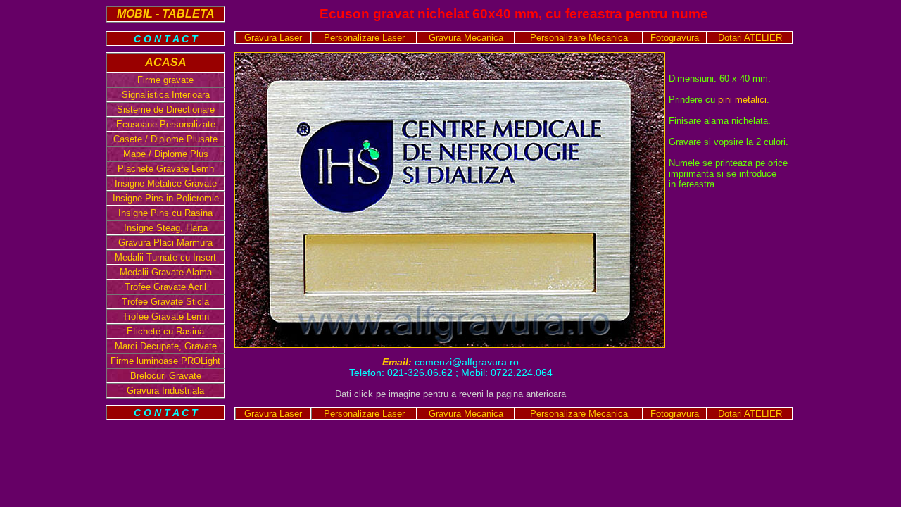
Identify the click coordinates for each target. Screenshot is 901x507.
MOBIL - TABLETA (166, 14)
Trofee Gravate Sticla (165, 301)
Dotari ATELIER (750, 37)
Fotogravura (674, 37)
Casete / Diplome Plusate (165, 139)
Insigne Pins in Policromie (166, 198)
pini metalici (742, 99)
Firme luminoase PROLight (165, 361)
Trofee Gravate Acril (165, 287)
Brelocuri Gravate (165, 375)
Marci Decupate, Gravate (166, 346)
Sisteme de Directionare (166, 109)
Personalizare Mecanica (579, 37)
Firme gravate (165, 80)
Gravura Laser (273, 37)
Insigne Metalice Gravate (166, 183)
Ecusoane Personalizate (165, 124)
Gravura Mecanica (466, 37)
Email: (398, 362)
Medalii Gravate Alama (166, 272)
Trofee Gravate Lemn (165, 316)
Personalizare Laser (364, 37)
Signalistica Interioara (166, 94)
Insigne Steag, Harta (166, 228)
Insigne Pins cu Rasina (165, 213)
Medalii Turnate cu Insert (165, 257)
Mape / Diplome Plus (165, 154)
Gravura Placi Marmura (165, 242)
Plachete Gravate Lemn (166, 168)
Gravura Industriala (165, 390)
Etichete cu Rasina (165, 331)
